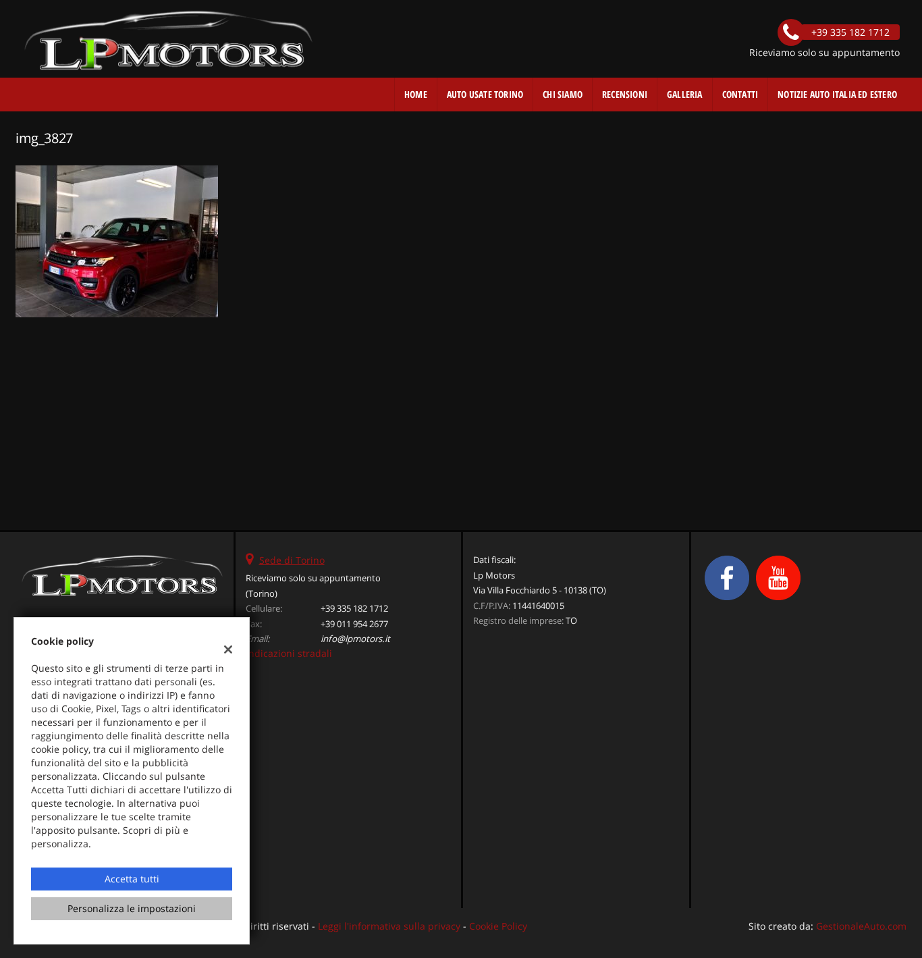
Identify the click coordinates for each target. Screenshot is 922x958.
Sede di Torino (292, 560)
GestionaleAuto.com (861, 926)
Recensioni (624, 94)
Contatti (740, 94)
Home (415, 94)
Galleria (685, 94)
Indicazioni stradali (289, 653)
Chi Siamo (562, 94)
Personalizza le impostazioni (131, 908)
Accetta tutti (132, 878)
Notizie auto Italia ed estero (837, 94)
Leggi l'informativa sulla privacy (389, 926)
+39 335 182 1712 (354, 608)
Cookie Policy (498, 926)
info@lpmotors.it (355, 639)
